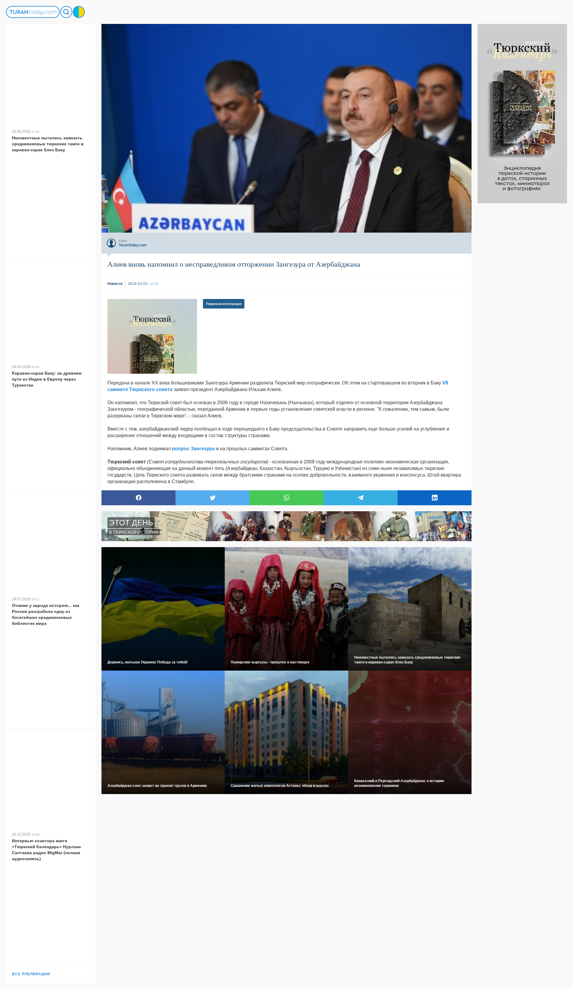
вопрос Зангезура (193, 448)
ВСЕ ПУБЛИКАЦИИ (31, 974)
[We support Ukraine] (79, 12)
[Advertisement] (522, 293)
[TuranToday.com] (33, 12)
